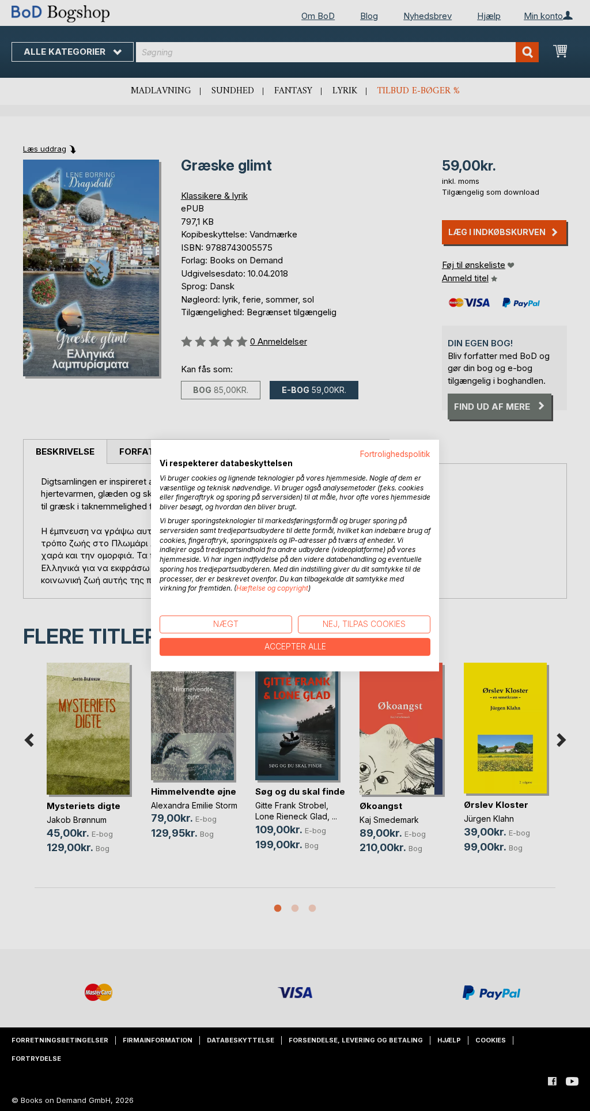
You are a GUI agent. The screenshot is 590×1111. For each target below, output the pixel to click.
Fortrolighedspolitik (395, 454)
